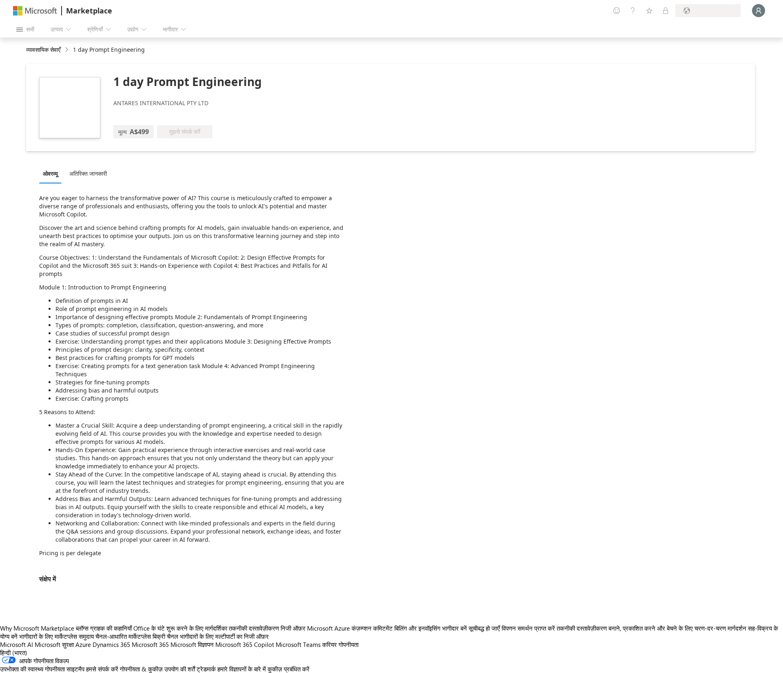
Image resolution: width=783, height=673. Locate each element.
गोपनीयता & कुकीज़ (141, 669)
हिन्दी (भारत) (13, 653)
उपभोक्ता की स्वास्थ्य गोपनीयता (32, 669)
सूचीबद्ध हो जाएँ (484, 628)
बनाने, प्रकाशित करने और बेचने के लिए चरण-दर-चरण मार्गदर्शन (677, 628)
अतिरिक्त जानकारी (88, 173)
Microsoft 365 (150, 644)
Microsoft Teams (298, 644)
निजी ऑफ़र (293, 628)
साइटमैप (75, 669)
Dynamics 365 (111, 644)
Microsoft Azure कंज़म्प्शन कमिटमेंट (350, 628)
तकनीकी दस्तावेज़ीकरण (254, 628)
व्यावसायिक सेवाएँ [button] (43, 49)
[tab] (52, 173)
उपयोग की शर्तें (179, 669)
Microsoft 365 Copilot (244, 644)
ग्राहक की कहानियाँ (111, 628)
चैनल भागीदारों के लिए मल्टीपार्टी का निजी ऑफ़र (218, 636)
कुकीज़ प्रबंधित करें (289, 669)
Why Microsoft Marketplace (37, 628)
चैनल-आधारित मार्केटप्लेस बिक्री (130, 636)
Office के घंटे (149, 628)
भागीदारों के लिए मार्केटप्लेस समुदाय (56, 636)
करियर (329, 644)
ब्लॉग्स (82, 628)
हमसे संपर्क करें (102, 669)
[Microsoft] (35, 10)
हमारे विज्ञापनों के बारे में (241, 669)
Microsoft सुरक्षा (54, 644)
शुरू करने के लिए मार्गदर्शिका (196, 628)
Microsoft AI (16, 644)
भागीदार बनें (454, 628)
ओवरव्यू (50, 173)
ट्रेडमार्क (206, 669)
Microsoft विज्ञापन (192, 644)
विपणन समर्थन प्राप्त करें (528, 628)
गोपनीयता (348, 644)
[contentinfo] (67, 50)
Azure (83, 644)
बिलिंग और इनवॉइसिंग (417, 628)
